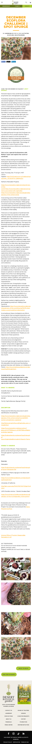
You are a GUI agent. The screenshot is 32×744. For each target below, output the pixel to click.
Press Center (8, 724)
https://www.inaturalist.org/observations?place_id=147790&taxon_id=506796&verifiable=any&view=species (15, 430)
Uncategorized (19, 35)
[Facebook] (8, 733)
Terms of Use (25, 742)
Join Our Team (8, 716)
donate (27, 6)
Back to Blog (23, 668)
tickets (17, 6)
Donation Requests (23, 716)
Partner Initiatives (23, 724)
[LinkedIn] (23, 733)
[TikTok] (18, 733)
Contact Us (8, 710)
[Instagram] (13, 733)
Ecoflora (10, 35)
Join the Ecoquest (8, 674)
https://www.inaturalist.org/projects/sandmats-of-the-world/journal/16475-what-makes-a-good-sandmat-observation (16, 308)
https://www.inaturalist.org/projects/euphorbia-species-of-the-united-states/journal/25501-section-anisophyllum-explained (15, 418)
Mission (23, 713)
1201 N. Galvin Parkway (8, 704)
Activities (25, 33)
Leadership (8, 713)
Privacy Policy (7, 742)
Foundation (23, 722)
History (23, 719)
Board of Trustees (23, 710)
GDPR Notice (16, 742)
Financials (8, 722)
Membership (6, 6)
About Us (8, 719)
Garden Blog (9, 33)
